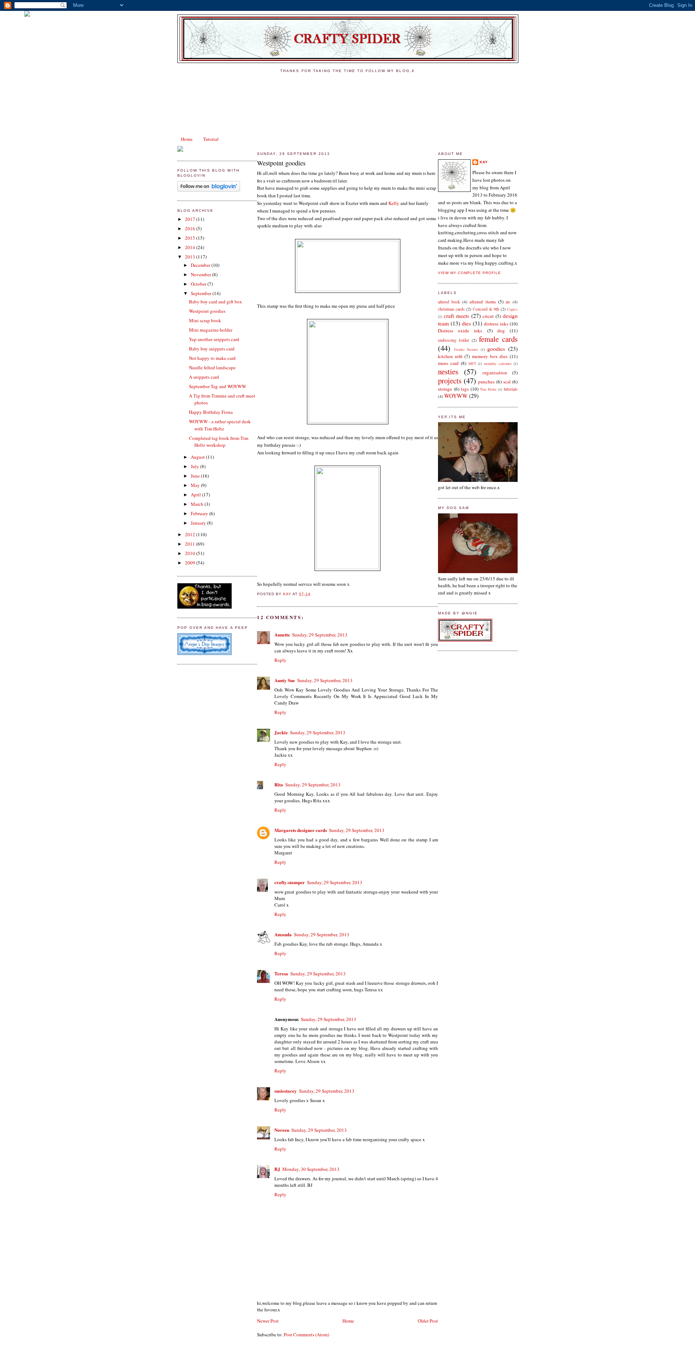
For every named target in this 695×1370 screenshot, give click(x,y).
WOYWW (456, 395)
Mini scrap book (205, 320)
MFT (472, 363)
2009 (190, 562)
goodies (496, 348)
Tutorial (211, 139)
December (201, 265)
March (198, 504)
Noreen (281, 1129)
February (200, 513)
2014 (190, 247)
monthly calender (497, 363)
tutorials (511, 389)
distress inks (496, 323)
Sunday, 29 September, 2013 (320, 634)
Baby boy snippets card (212, 348)
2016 (190, 228)
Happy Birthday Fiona (211, 412)
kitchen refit (450, 356)
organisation (495, 372)
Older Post (428, 1321)
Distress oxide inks (460, 330)
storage (445, 389)
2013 (190, 256)
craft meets (456, 315)
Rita (278, 784)
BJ (277, 1168)
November (201, 274)
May (196, 485)
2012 (190, 534)
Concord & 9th (486, 309)
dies (466, 323)
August (198, 457)
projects (450, 380)
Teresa (281, 973)
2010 (190, 553)
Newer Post (268, 1321)
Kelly (393, 203)
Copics (512, 309)
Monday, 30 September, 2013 (311, 1169)
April (196, 494)
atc (508, 301)
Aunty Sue (284, 680)
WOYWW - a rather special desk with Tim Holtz (220, 425)
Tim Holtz (488, 389)
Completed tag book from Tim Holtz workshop (218, 442)
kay (484, 162)
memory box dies (489, 356)
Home (187, 139)
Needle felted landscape (212, 367)
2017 (190, 219)
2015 (190, 238)
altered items (482, 301)
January (199, 523)
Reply (280, 660)
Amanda (283, 934)
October (199, 284)
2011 (190, 544)
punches (486, 381)
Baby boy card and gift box (215, 301)
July (195, 466)
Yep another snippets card (214, 339)
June (196, 475)
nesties (448, 371)
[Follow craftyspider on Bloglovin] (208, 189)
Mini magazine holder (210, 330)
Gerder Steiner (466, 349)
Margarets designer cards (300, 830)
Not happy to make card (212, 358)
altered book (449, 301)
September (201, 293)
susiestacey (285, 1090)
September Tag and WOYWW (217, 386)
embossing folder (453, 340)
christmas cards (451, 309)
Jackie (281, 732)
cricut (488, 316)
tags (465, 389)
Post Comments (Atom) (306, 1334)
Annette (282, 634)
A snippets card (204, 377)
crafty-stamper (289, 882)
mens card (448, 363)
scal (507, 381)
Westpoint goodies (207, 311)
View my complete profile (469, 273)
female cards (498, 339)
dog (501, 330)
